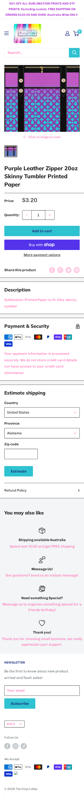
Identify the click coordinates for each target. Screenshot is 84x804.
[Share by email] (77, 270)
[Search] (74, 52)
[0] (76, 33)
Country (11, 403)
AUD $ (11, 724)
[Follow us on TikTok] (24, 746)
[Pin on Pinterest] (60, 270)
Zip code (11, 444)
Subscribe (20, 703)
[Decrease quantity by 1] (26, 215)
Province (11, 423)
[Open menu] (6, 33)
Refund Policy (15, 490)
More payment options (42, 255)
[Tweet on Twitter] (68, 270)
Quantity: (12, 215)
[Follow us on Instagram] (15, 746)
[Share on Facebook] (52, 270)
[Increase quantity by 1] (49, 215)
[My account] (67, 33)
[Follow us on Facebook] (7, 746)
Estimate (18, 471)
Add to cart (42, 231)
